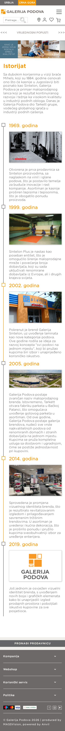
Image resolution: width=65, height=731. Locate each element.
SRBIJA (9, 2)
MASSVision (12, 724)
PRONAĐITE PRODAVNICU (32, 32)
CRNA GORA (27, 2)
